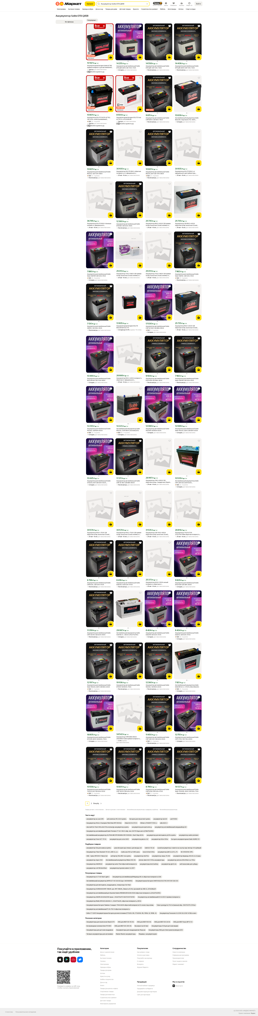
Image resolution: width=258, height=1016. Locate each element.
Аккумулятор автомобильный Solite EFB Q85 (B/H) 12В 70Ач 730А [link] (128, 67)
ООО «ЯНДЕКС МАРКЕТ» (247, 1010)
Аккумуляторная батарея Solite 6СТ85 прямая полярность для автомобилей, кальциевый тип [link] (99, 66)
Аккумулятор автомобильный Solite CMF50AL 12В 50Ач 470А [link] (98, 583)
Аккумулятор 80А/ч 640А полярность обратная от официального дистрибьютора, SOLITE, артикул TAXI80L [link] (129, 379)
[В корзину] (111, 57)
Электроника (104, 964)
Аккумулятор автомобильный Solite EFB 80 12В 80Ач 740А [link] (128, 686)
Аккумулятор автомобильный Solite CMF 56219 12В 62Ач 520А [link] (128, 790)
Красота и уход (105, 976)
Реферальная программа (181, 955)
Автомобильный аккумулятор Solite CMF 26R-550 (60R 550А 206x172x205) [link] (186, 482)
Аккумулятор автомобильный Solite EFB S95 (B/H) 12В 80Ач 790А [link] (98, 738)
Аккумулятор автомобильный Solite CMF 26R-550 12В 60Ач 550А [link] (157, 738)
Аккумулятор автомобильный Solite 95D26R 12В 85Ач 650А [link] (157, 429)
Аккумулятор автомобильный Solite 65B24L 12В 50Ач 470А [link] (186, 634)
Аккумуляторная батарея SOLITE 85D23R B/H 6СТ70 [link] (127, 326)
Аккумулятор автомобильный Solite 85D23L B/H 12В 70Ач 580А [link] (157, 172)
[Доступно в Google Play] (67, 962)
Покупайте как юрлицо (144, 958)
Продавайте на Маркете (145, 988)
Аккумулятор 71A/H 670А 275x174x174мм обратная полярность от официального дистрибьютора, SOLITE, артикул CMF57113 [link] (187, 533)
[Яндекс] (253, 1013)
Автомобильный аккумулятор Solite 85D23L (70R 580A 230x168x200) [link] (128, 429)
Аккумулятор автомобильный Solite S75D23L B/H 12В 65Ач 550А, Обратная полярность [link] (98, 482)
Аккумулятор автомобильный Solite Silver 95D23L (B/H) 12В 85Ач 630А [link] (186, 429)
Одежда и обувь (105, 967)
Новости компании (179, 952)
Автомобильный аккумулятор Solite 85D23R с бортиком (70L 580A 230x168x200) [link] (186, 119)
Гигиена (102, 961)
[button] (92, 20)
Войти (198, 4)
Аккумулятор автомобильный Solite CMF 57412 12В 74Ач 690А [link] (186, 738)
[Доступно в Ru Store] (80, 962)
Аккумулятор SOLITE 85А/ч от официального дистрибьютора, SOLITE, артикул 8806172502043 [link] (186, 172)
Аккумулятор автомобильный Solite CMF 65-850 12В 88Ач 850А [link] (157, 327)
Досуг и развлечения (107, 952)
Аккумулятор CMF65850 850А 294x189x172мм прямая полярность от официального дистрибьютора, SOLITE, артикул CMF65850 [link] (129, 738)
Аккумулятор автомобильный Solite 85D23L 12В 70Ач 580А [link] (98, 172)
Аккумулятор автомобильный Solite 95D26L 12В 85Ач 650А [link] (98, 429)
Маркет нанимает (178, 964)
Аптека (102, 973)
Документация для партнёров (147, 991)
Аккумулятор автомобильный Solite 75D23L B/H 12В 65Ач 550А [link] (98, 790)
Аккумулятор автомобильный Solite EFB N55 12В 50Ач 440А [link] (128, 225)
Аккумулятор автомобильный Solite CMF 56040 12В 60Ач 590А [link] (98, 634)
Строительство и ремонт (108, 997)
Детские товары (105, 1000)
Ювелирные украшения (108, 1003)
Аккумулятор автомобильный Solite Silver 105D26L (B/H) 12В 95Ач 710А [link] (186, 790)
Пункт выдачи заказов (180, 961)
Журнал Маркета (142, 967)
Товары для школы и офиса (109, 988)
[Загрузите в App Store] (60, 962)
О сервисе (140, 961)
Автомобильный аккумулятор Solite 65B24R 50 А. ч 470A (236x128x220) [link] (187, 686)
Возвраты (140, 964)
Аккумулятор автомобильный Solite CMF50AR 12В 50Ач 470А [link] (157, 790)
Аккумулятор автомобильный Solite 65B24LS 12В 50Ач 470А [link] (128, 583)
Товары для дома (105, 970)
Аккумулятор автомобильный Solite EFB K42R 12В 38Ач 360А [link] (157, 379)
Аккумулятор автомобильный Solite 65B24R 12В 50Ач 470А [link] (157, 634)
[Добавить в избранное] (111, 26)
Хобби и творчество (106, 979)
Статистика (9, 1012)
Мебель (102, 955)
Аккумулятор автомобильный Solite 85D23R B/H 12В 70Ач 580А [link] (98, 379)
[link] (95, 819)
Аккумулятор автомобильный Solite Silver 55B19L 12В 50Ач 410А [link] (186, 275)
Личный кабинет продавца (145, 985)
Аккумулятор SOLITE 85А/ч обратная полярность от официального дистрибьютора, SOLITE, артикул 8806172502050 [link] (128, 172)
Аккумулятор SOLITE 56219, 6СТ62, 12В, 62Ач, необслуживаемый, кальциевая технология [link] (98, 118)
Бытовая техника (105, 958)
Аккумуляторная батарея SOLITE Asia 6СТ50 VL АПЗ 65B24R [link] (128, 118)
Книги (102, 985)
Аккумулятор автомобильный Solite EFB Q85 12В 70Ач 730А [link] (157, 67)
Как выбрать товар (143, 952)
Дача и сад (103, 982)
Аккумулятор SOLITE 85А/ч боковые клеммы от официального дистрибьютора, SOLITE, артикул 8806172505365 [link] (99, 224)
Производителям (178, 958)
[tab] (61, 9)
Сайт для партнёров (143, 994)
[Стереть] (147, 4)
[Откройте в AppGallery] (73, 962)
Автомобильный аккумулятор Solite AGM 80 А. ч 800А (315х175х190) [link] (128, 634)
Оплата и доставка (143, 955)
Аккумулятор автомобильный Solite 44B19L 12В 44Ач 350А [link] (98, 327)
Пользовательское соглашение (26, 1012)
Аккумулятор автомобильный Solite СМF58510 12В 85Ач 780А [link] (157, 119)
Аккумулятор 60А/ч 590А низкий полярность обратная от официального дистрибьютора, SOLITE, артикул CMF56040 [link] (157, 583)
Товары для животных (107, 994)
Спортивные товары (107, 991)
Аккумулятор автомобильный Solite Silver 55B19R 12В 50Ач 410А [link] (98, 275)
